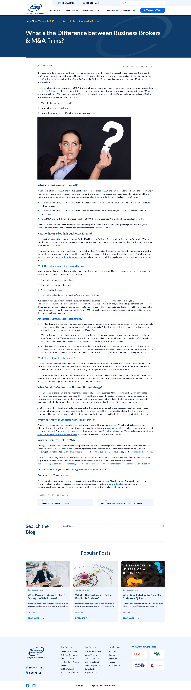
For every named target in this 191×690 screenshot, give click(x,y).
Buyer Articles (91, 672)
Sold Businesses (68, 658)
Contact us (68, 3)
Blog (35, 21)
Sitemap (112, 662)
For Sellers (70, 10)
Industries (127, 10)
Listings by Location (93, 662)
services (105, 463)
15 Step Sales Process (70, 662)
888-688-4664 (92, 3)
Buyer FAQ (89, 669)
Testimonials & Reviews (141, 452)
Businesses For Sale (91, 10)
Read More (33, 618)
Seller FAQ (65, 665)
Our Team (113, 655)
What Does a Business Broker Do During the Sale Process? (47, 597)
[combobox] (83, 525)
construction (82, 463)
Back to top (180, 687)
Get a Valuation (152, 10)
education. (145, 463)
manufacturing (44, 463)
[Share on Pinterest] (151, 66)
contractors (115, 463)
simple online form (116, 484)
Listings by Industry (93, 658)
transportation (129, 463)
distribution (58, 463)
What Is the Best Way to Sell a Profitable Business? (93, 597)
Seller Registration (69, 651)
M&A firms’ (68, 448)
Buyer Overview (91, 655)
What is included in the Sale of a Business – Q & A (142, 597)
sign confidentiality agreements (71, 257)
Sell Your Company (69, 655)
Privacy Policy (114, 665)
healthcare (94, 463)
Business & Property (69, 672)
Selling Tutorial (67, 669)
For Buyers (110, 10)
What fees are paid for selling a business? (104, 431)
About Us (54, 10)
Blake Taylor (46, 65)
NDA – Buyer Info (92, 665)
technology (70, 463)
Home (28, 21)
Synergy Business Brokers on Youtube (88, 469)
